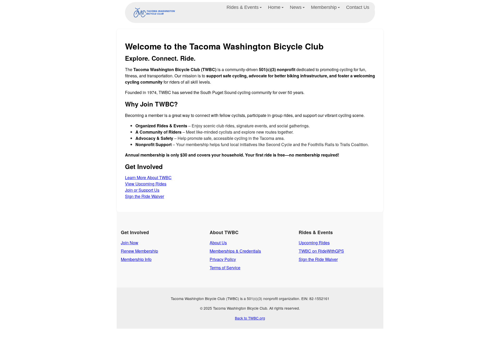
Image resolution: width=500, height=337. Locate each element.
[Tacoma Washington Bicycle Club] (153, 12)
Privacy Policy (223, 259)
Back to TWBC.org (250, 318)
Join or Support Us (142, 190)
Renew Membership (139, 251)
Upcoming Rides (314, 243)
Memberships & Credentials (235, 251)
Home (274, 7)
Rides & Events (243, 7)
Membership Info (136, 259)
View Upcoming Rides (145, 184)
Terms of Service (225, 268)
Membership (324, 7)
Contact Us (357, 7)
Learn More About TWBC (148, 177)
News (296, 7)
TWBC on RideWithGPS (321, 251)
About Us (218, 243)
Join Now (129, 243)
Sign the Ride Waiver (144, 196)
